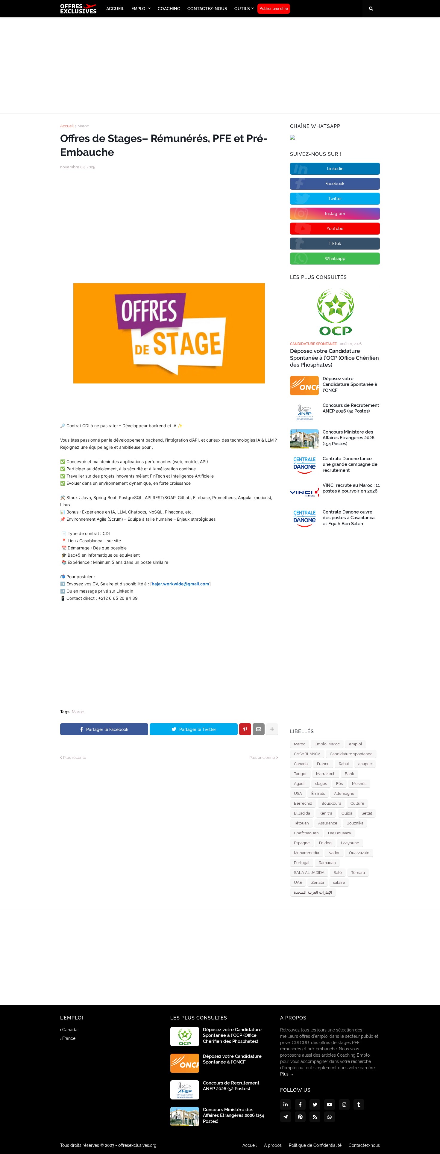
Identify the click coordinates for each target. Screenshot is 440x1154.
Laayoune (350, 843)
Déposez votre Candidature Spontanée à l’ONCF (350, 384)
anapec (365, 764)
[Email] (259, 729)
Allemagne (344, 793)
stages (321, 783)
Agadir (300, 783)
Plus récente (74, 757)
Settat (367, 813)
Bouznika (355, 823)
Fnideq (325, 843)
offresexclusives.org (137, 1145)
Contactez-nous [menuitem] (207, 8)
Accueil (67, 126)
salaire (339, 882)
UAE (298, 882)
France (323, 764)
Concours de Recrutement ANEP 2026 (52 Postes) (351, 408)
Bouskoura (331, 803)
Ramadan (327, 862)
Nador (334, 853)
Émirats (318, 793)
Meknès (359, 783)
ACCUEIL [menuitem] (115, 8)
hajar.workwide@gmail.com (180, 583)
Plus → (287, 1074)
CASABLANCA (307, 754)
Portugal (301, 862)
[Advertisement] (220, 65)
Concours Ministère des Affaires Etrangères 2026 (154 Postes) (348, 437)
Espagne (302, 843)
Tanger (300, 773)
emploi (355, 744)
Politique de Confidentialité (315, 1145)
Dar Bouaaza (339, 833)
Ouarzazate (359, 853)
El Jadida (302, 813)
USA (298, 793)
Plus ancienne (262, 757)
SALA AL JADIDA (309, 872)
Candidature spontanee (351, 754)
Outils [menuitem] (242, 8)
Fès (339, 783)
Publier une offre (274, 8)
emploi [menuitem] (139, 8)
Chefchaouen (306, 833)
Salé (338, 872)
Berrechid (303, 803)
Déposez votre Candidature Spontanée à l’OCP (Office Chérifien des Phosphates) (334, 358)
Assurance (327, 823)
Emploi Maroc (327, 744)
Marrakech (326, 773)
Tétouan (301, 823)
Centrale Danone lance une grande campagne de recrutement (350, 464)
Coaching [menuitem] (169, 8)
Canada (301, 764)
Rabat (344, 764)
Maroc (83, 126)
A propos (273, 1145)
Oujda (347, 813)
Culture (357, 803)
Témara (358, 872)
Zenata (317, 882)
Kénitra (325, 813)
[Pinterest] (245, 729)
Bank (349, 773)
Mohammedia (306, 853)
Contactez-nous (364, 1145)
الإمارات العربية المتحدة (313, 892)
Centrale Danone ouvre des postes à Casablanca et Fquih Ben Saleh (348, 517)
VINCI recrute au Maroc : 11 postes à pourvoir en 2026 (351, 488)
